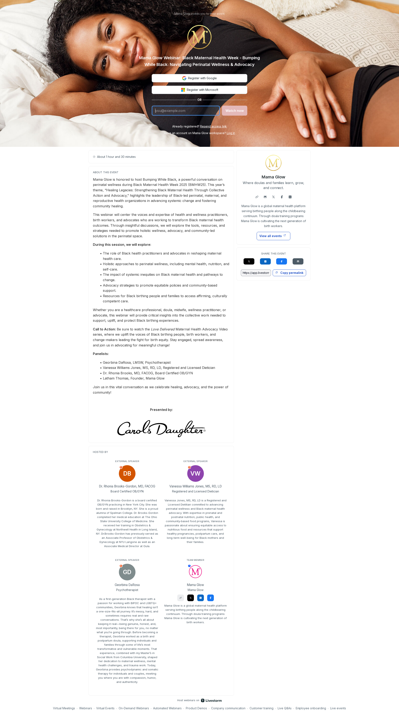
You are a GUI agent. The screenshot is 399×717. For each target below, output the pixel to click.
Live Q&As (285, 708)
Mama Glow (273, 176)
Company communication (228, 708)
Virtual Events (105, 708)
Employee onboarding (311, 708)
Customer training (261, 708)
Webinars (85, 708)
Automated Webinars (167, 708)
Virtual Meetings (64, 708)
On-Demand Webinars (134, 708)
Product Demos (196, 708)
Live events (338, 708)
